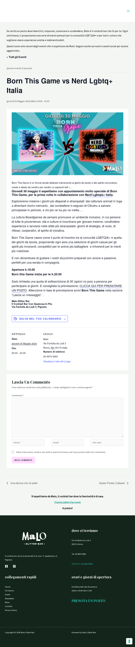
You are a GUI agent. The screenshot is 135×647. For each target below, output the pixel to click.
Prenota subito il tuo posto (67, 502)
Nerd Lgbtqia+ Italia (99, 194)
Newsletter (9, 598)
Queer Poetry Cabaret (112, 483)
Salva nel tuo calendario (40, 318)
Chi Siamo (9, 590)
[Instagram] (14, 566)
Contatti (8, 606)
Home (7, 586)
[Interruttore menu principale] (128, 11)
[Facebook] (6, 566)
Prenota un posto (88, 600)
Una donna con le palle (24, 483)
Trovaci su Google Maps (82, 563)
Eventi (7, 594)
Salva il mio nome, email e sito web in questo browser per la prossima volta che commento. (61, 452)
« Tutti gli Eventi (16, 57)
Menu (7, 602)
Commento (18, 395)
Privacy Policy (11, 610)
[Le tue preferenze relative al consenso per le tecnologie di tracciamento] (129, 641)
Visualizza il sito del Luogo (57, 361)
